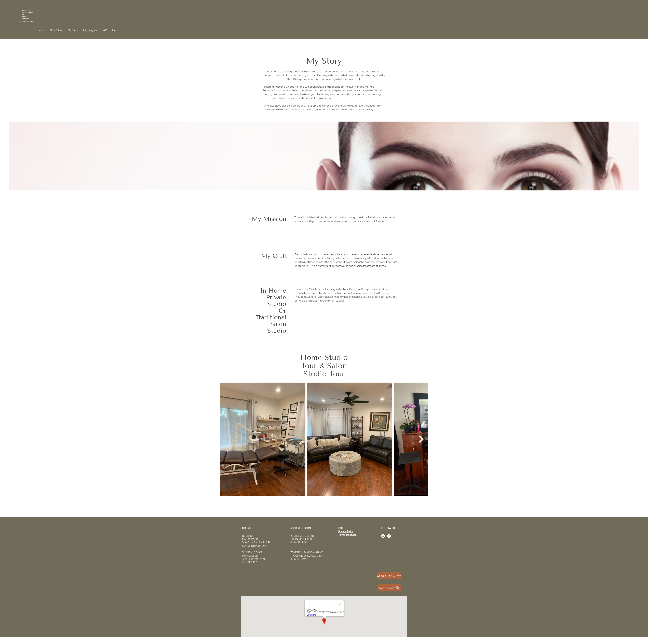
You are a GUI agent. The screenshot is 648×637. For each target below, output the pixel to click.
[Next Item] (421, 439)
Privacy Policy (345, 531)
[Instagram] (389, 536)
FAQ (340, 527)
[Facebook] (383, 536)
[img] (26, 22)
